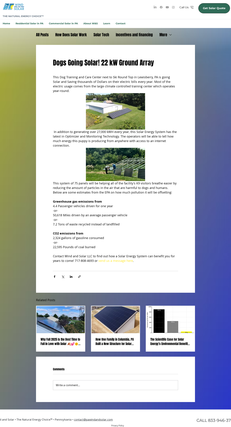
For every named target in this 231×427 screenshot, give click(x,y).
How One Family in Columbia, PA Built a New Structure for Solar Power (115, 341)
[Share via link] (79, 276)
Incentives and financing (134, 35)
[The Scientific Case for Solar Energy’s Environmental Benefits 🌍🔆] (170, 319)
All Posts (42, 35)
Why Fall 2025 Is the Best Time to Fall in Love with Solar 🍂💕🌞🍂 (60, 341)
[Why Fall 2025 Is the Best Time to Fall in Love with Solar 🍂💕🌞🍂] (61, 319)
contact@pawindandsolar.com (93, 419)
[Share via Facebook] (54, 276)
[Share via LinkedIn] (71, 276)
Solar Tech (101, 35)
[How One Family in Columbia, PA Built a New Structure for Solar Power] (115, 319)
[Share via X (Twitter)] (62, 276)
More (163, 35)
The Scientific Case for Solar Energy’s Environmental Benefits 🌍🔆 (169, 341)
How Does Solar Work (71, 35)
